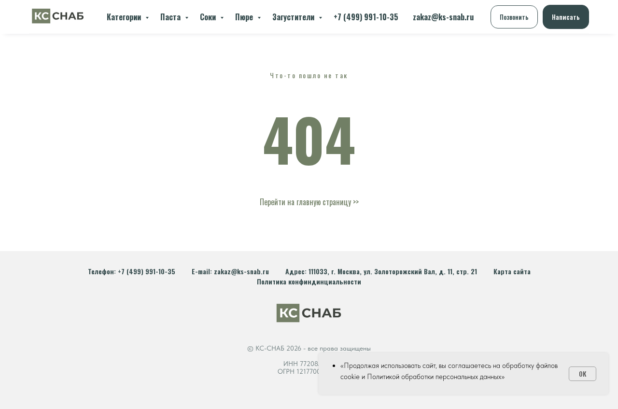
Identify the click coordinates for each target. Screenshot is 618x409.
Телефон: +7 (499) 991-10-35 (131, 271)
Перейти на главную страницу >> (309, 202)
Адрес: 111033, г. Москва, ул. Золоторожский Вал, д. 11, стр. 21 (381, 271)
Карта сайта (512, 271)
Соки (209, 17)
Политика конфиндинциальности (309, 281)
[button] (514, 16)
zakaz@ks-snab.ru (443, 17)
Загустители (294, 17)
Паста (171, 17)
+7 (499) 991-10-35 (366, 17)
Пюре (245, 17)
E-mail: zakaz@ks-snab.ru (230, 271)
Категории (125, 17)
